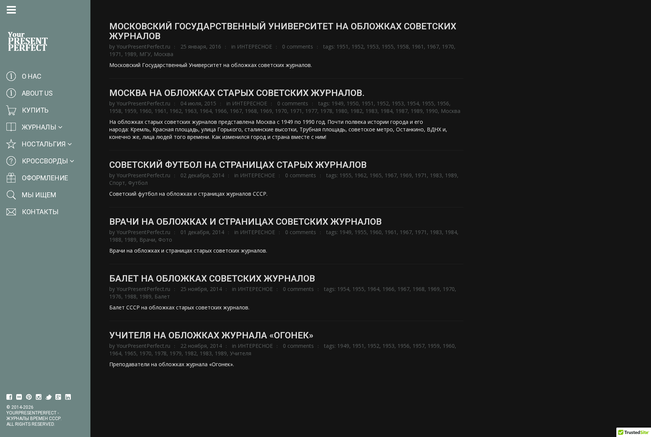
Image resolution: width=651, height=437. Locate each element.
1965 (376, 175)
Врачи (147, 239)
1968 (251, 110)
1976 (115, 296)
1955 (388, 46)
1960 (145, 110)
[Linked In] (68, 397)
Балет (162, 296)
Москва (163, 54)
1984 (387, 110)
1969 (266, 110)
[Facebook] (9, 397)
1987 (402, 110)
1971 (115, 54)
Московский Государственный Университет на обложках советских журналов (282, 31)
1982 (356, 110)
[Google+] (58, 397)
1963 (191, 110)
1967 (433, 46)
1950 (353, 103)
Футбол (138, 182)
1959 (130, 110)
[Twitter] (49, 397)
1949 (338, 103)
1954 (413, 103)
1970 (448, 46)
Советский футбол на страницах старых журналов (238, 165)
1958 (403, 46)
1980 (341, 110)
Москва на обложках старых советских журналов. (237, 93)
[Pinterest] (29, 397)
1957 (419, 345)
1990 (432, 110)
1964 (206, 110)
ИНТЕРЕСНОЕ (254, 46)
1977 (311, 110)
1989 (130, 54)
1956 (443, 103)
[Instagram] (39, 397)
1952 (357, 46)
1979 (176, 353)
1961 (418, 46)
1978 (326, 110)
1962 (176, 110)
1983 (371, 110)
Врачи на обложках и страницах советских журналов (245, 221)
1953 (373, 46)
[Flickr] (19, 397)
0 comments (297, 46)
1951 (342, 46)
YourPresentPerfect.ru (143, 46)
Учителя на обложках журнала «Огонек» (211, 335)
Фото (165, 239)
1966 (221, 110)
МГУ (145, 54)
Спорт (117, 182)
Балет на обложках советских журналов (212, 278)
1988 (115, 239)
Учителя (240, 353)
